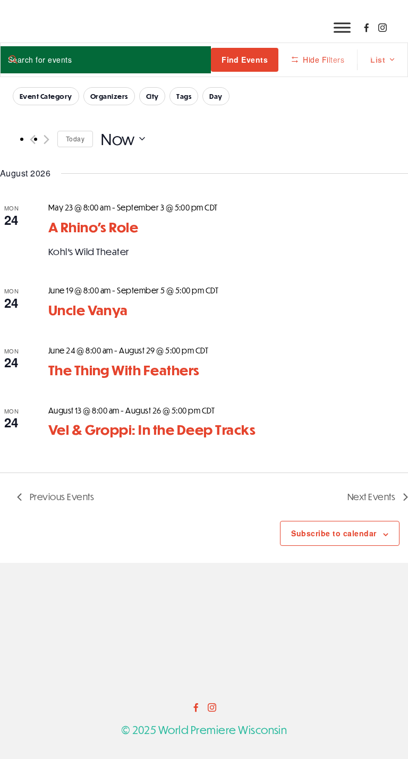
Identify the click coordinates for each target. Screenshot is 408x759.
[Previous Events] (33, 139)
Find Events (245, 59)
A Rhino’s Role (93, 226)
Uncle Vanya (88, 309)
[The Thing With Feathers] (348, 350)
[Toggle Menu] (342, 27)
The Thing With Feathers (124, 369)
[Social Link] (366, 27)
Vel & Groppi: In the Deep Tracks (152, 429)
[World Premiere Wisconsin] (203, 637)
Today (75, 138)
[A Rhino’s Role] (348, 207)
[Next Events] (46, 139)
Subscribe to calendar (333, 533)
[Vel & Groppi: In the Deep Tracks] (348, 410)
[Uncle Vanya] (348, 297)
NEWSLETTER (358, 55)
